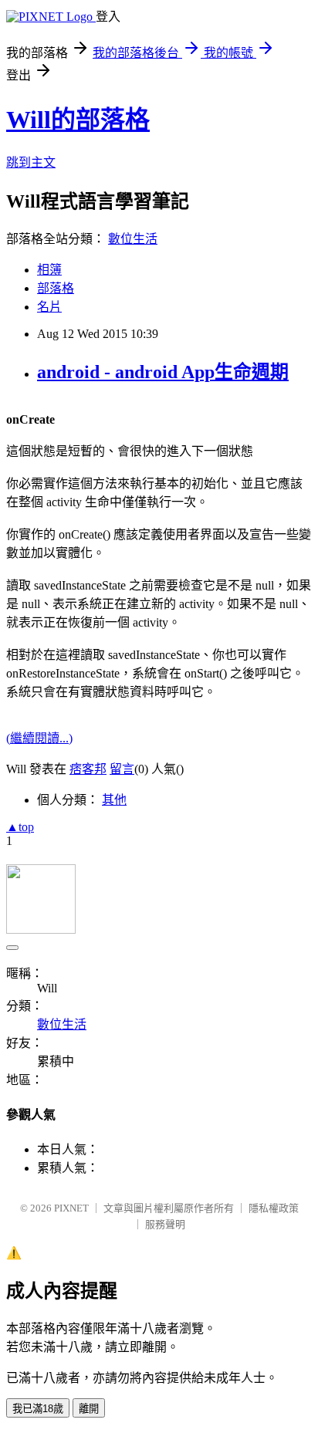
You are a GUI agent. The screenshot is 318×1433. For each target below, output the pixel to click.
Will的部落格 (78, 119)
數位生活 (132, 238)
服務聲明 (165, 1224)
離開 (89, 1408)
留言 (122, 769)
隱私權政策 (274, 1208)
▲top (20, 826)
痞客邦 (88, 769)
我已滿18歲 (37, 1408)
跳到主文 (31, 162)
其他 (114, 799)
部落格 (55, 288)
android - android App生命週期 (163, 372)
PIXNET (71, 1208)
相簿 (49, 269)
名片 (49, 306)
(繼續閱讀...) (39, 738)
